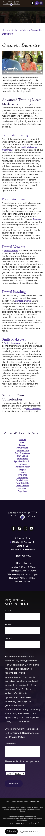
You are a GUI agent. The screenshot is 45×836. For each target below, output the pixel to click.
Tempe (22, 445)
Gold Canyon (22, 480)
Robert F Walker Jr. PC (22, 807)
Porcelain (37, 219)
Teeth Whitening (15, 135)
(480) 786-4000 (30, 831)
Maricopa (22, 464)
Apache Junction (22, 461)
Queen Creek (22, 450)
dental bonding (23, 301)
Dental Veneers (13, 247)
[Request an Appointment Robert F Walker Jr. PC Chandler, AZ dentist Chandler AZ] (41, 3)
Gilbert (22, 439)
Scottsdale (22, 459)
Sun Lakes (22, 456)
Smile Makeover (14, 339)
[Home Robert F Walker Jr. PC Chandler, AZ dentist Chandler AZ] (11, 3)
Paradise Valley (22, 467)
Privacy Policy (17, 737)
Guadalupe (22, 477)
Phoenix (22, 475)
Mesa (22, 442)
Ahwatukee (22, 448)
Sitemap (22, 811)
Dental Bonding (14, 292)
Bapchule (22, 491)
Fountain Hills (22, 483)
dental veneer (11, 250)
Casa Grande (22, 486)
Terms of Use (34, 802)
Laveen (22, 472)
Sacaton (22, 488)
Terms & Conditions (23, 733)
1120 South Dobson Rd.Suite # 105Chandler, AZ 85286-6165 (23, 546)
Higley (22, 469)
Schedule (11, 831)
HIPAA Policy (11, 802)
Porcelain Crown (15, 199)
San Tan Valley (22, 453)
